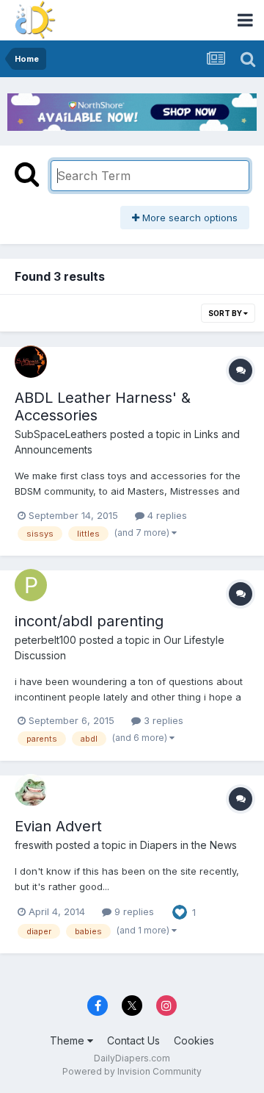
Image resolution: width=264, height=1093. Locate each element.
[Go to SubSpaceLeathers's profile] (31, 361)
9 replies (132, 911)
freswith (34, 845)
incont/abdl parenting (89, 621)
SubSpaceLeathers (61, 434)
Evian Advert (58, 826)
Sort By (225, 313)
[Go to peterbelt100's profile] (31, 585)
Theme (68, 1040)
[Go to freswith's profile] (31, 790)
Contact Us (133, 1040)
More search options (188, 217)
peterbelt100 (45, 640)
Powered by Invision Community (132, 1071)
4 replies (165, 515)
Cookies (194, 1040)
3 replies (162, 720)
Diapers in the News (188, 845)
